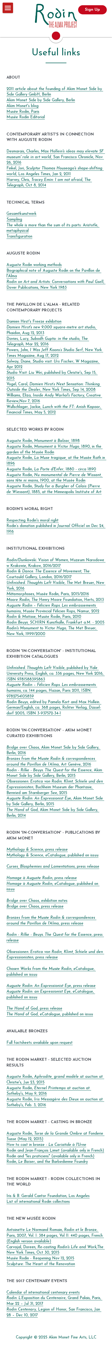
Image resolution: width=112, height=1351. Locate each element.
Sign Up (92, 10)
